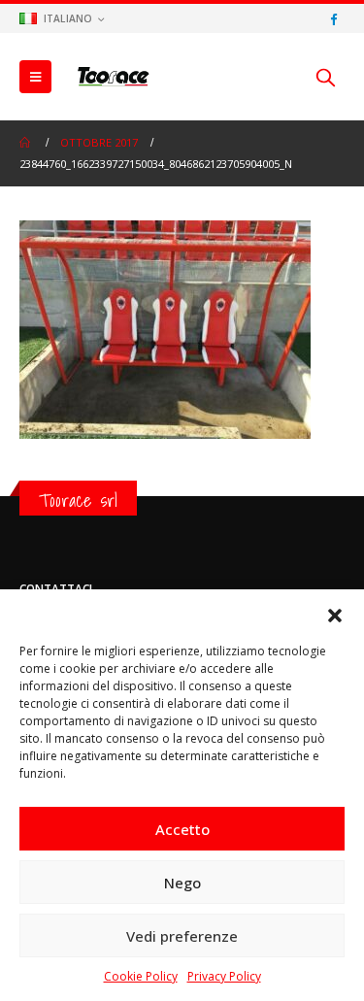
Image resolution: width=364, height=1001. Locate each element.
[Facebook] (333, 18)
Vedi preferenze (182, 936)
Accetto (182, 829)
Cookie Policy (141, 976)
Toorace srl (78, 500)
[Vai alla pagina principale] (26, 142)
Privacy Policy (224, 976)
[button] (335, 613)
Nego (182, 882)
